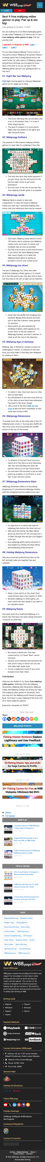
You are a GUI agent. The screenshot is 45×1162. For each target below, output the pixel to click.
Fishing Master (21, 923)
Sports (26, 1011)
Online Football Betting (12, 936)
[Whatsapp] (36, 719)
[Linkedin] (18, 719)
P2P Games (10, 816)
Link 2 (4, 47)
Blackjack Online (26, 918)
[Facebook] (5, 719)
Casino (7, 1015)
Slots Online (8, 944)
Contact (29, 1154)
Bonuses (27, 1008)
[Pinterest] (23, 719)
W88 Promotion (24, 953)
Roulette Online (21, 940)
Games (8, 812)
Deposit (27, 1004)
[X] (9, 719)
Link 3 (13, 47)
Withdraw (8, 1008)
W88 (4, 81)
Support (8, 1011)
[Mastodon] (27, 719)
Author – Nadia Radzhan (19, 1152)
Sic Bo (32, 940)
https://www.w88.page (23, 1060)
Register (8, 1004)
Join (19, 11)
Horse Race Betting (11, 927)
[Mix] (32, 719)
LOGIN (6, 11)
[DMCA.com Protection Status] (11, 1145)
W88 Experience (10, 953)
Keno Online (25, 927)
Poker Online (9, 940)
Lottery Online (9, 931)
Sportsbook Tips (10, 949)
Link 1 (32, 45)
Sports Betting (21, 944)
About (33, 1152)
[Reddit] (14, 719)
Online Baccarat (23, 931)
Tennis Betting (24, 949)
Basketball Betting (11, 918)
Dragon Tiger (9, 923)
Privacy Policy (19, 1154)
